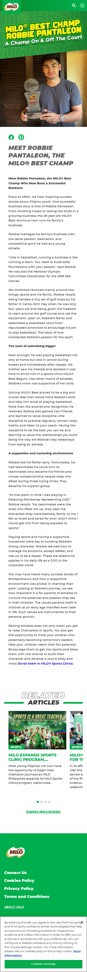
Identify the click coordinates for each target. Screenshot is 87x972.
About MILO (14, 907)
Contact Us (15, 873)
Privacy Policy (19, 889)
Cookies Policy (19, 881)
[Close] (82, 922)
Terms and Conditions (26, 897)
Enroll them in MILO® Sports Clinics (45, 663)
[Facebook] (11, 137)
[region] (43, 944)
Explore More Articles (43, 811)
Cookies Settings (43, 964)
